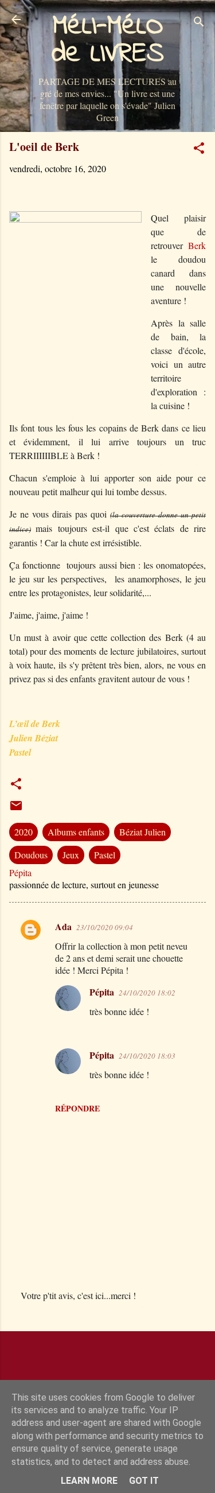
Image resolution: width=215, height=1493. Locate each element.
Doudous (31, 855)
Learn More (89, 1480)
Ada (63, 926)
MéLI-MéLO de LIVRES (108, 40)
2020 (23, 832)
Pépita (101, 991)
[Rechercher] (199, 23)
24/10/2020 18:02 (147, 992)
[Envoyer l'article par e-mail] (16, 809)
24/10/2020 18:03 (147, 1056)
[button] (199, 149)
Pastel (104, 855)
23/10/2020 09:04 (104, 927)
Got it (144, 1480)
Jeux (70, 855)
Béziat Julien (142, 832)
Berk (197, 245)
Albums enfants (76, 832)
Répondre (77, 1108)
